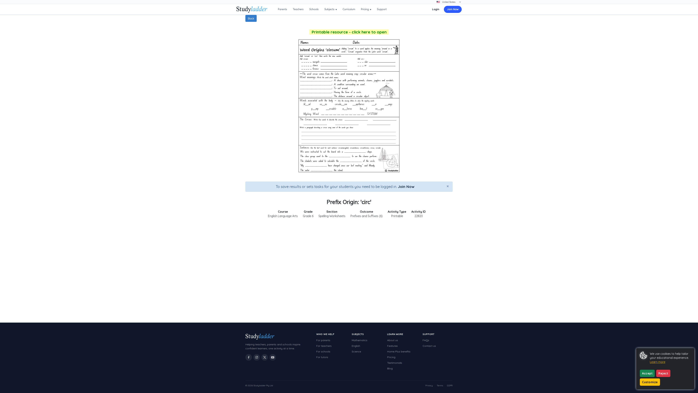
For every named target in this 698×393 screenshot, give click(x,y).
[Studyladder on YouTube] (272, 357)
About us (392, 340)
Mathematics (359, 340)
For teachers (324, 346)
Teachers (298, 9)
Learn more (657, 362)
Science (356, 351)
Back (251, 18)
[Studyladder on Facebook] (248, 357)
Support (382, 9)
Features (392, 346)
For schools (323, 351)
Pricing (366, 9)
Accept (647, 373)
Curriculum (349, 9)
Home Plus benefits (398, 351)
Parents (282, 9)
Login (435, 9)
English (356, 346)
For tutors (322, 357)
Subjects (330, 9)
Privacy (429, 385)
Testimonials (394, 362)
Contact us (429, 346)
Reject (663, 373)
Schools (314, 9)
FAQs (426, 340)
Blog (390, 368)
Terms (440, 385)
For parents (323, 340)
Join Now (453, 9)
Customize (650, 382)
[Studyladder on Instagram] (256, 357)
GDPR (450, 385)
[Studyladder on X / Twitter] (264, 357)
